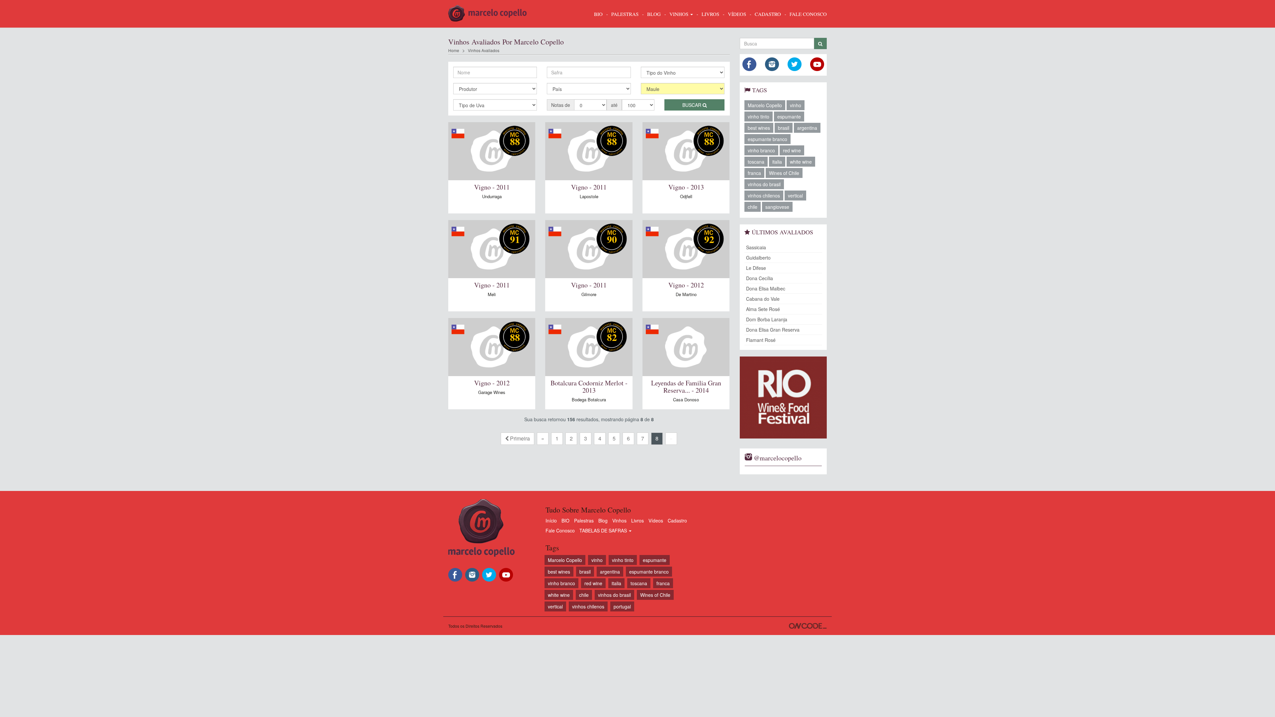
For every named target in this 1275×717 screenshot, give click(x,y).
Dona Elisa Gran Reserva (773, 329)
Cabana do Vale (763, 298)
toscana (756, 161)
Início (551, 520)
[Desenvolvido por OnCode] (808, 626)
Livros (637, 520)
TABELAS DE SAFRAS (603, 530)
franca (754, 173)
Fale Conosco (560, 530)
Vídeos (655, 520)
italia (777, 161)
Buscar (692, 105)
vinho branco (761, 150)
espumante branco (767, 139)
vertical (795, 195)
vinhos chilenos (764, 195)
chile (752, 206)
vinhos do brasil (764, 184)
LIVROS (710, 14)
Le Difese (756, 268)
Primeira (519, 438)
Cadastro (677, 520)
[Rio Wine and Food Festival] (783, 397)
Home (453, 50)
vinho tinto (758, 116)
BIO (598, 14)
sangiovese (777, 206)
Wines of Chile (784, 173)
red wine (792, 150)
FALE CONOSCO (808, 14)
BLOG (654, 14)
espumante (789, 116)
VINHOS (679, 14)
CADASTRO (768, 14)
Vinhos (619, 520)
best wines (759, 127)
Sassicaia (756, 247)
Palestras (624, 14)
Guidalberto (758, 257)
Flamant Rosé (761, 340)
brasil (783, 127)
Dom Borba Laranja (766, 319)
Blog (603, 520)
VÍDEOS (737, 14)
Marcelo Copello (765, 105)
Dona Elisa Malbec (765, 288)
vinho (795, 105)
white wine (801, 161)
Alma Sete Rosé (763, 309)
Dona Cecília (759, 278)
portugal (622, 606)
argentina (807, 127)
